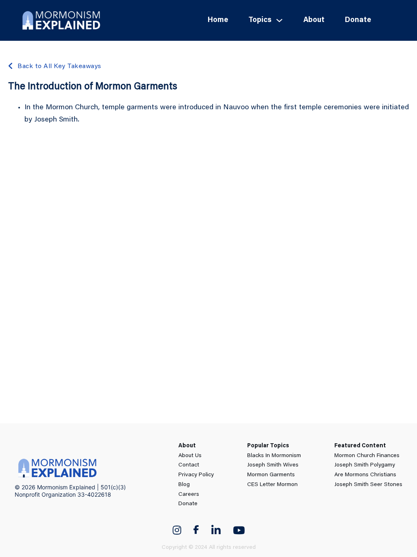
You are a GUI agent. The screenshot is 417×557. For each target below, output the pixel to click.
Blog (184, 485)
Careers (188, 494)
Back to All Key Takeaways (59, 66)
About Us (190, 456)
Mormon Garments (271, 475)
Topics (260, 20)
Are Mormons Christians (365, 475)
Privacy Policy (196, 475)
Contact (188, 465)
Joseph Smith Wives (272, 465)
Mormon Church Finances (366, 456)
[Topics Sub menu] (279, 20)
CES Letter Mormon (272, 485)
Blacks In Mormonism (274, 456)
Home (218, 20)
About (314, 20)
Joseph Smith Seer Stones (368, 485)
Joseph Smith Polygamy (364, 465)
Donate (358, 20)
